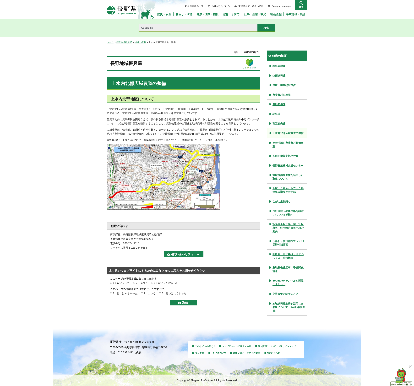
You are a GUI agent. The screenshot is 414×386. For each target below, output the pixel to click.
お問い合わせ (273, 353)
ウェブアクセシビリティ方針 (236, 346)
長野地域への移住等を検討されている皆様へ (288, 213)
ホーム (110, 42)
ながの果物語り (281, 201)
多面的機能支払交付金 (285, 155)
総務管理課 (278, 66)
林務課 (276, 114)
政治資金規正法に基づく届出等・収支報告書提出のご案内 (288, 228)
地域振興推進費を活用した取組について (288, 177)
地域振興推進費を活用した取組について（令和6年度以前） (288, 307)
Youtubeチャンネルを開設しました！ (288, 282)
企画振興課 (278, 75)
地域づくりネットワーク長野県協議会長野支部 (288, 190)
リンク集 (199, 353)
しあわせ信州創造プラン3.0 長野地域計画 (289, 243)
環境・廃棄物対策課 (284, 85)
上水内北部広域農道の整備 (288, 133)
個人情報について (267, 346)
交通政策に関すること (285, 294)
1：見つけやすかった (125, 293)
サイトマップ (289, 346)
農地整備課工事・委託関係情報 (288, 269)
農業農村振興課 (281, 94)
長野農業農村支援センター (288, 165)
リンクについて (218, 353)
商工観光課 (278, 123)
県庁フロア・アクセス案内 (246, 353)
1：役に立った (121, 283)
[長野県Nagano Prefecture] (121, 10)
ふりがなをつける (221, 6)
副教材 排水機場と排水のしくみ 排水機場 (288, 256)
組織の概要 (140, 42)
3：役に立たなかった (166, 283)
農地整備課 (278, 104)
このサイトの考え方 (205, 346)
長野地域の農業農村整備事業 (288, 144)
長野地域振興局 (124, 42)
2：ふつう (142, 283)
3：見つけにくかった (174, 293)
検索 (301, 7)
